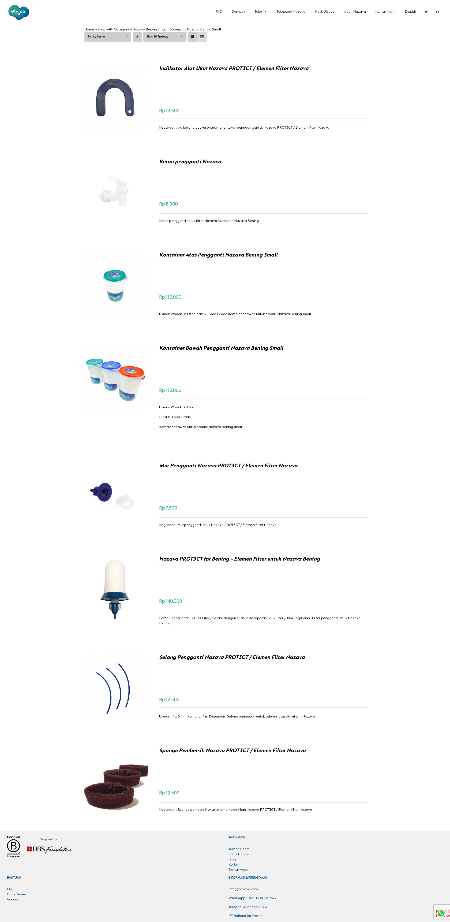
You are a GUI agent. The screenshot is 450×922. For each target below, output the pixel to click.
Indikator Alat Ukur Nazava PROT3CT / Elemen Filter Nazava (233, 68)
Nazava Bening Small (149, 29)
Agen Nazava (355, 12)
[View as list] (201, 36)
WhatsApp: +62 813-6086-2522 (253, 898)
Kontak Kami (385, 12)
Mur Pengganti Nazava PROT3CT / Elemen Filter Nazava (228, 466)
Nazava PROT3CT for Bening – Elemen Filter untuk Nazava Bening (239, 559)
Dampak (238, 12)
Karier (233, 864)
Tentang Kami (240, 849)
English (410, 12)
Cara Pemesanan (20, 894)
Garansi (13, 899)
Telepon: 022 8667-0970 (248, 907)
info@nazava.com (243, 889)
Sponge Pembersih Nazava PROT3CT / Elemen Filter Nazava (232, 751)
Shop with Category (113, 29)
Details (131, 98)
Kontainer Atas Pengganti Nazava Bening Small (218, 255)
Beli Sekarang (105, 98)
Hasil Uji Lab (325, 12)
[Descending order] (137, 37)
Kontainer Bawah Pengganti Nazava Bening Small (221, 348)
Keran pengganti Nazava (190, 162)
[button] (437, 12)
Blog (232, 859)
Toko (258, 12)
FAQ (219, 12)
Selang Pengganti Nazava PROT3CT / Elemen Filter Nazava (232, 657)
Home (89, 29)
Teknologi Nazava (291, 12)
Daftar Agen (238, 870)
